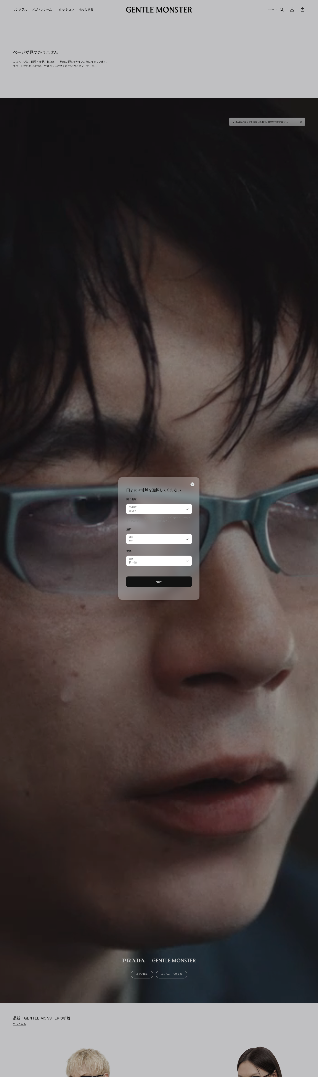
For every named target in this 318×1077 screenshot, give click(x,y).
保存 (159, 582)
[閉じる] (192, 484)
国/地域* (133, 507)
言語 (131, 559)
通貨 (131, 537)
